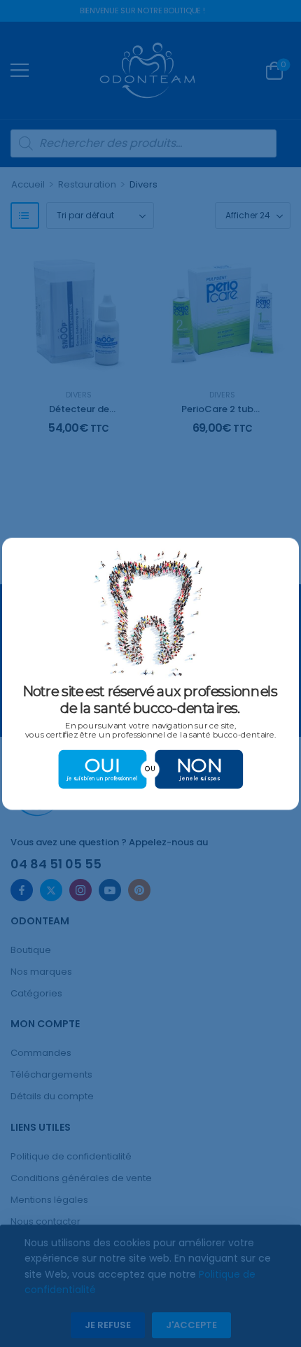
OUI (103, 764)
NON (199, 764)
